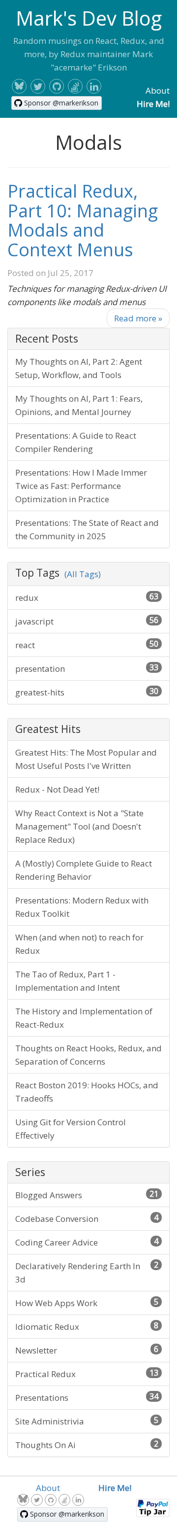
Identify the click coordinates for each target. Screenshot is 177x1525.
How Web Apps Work (86, 1302)
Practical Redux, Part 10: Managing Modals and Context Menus (82, 220)
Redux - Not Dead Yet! (57, 789)
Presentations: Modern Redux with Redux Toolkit (81, 907)
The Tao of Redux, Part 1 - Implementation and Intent (67, 981)
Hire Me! (153, 103)
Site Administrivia (86, 1421)
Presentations (86, 1397)
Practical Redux (86, 1373)
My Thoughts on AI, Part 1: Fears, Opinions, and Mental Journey (79, 405)
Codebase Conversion (86, 1218)
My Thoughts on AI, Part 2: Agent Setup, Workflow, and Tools (78, 368)
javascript (86, 621)
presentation (86, 668)
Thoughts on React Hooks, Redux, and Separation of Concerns (88, 1054)
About (158, 90)
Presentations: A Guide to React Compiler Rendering (75, 442)
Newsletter (86, 1350)
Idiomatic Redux (86, 1326)
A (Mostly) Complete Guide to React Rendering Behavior (83, 870)
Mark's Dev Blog (89, 18)
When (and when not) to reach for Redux (79, 944)
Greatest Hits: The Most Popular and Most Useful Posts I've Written (86, 759)
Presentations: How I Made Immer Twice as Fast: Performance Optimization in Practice (81, 486)
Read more (138, 318)
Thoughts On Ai (86, 1444)
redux (86, 597)
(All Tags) (82, 574)
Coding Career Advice (86, 1242)
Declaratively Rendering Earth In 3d (86, 1272)
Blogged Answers (86, 1194)
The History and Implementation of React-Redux (83, 1017)
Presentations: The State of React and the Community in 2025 (87, 529)
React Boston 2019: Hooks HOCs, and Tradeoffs (86, 1091)
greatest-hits (86, 692)
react (86, 644)
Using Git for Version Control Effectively (70, 1128)
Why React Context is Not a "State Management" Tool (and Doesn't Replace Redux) (79, 826)
